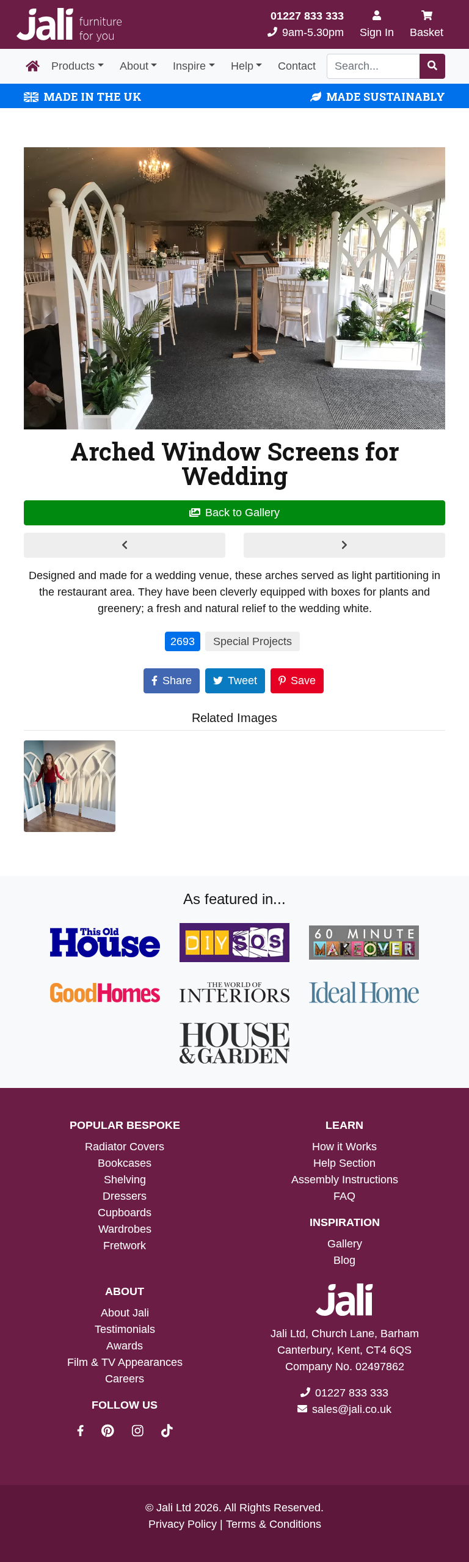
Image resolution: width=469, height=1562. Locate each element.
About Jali (125, 1313)
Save (303, 680)
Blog (344, 1260)
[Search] (432, 66)
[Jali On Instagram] (145, 1432)
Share (177, 680)
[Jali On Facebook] (87, 1432)
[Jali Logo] (69, 24)
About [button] (134, 66)
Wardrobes (124, 1229)
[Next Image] (344, 545)
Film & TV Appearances (125, 1362)
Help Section (344, 1163)
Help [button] (242, 66)
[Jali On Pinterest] (115, 1432)
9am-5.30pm (307, 24)
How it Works (344, 1146)
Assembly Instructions (344, 1179)
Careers (124, 1379)
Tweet (242, 680)
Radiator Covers (124, 1146)
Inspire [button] (189, 66)
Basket (426, 32)
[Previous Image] (124, 545)
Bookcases (124, 1163)
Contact (297, 66)
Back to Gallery (242, 512)
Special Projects (252, 641)
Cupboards (124, 1212)
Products (73, 66)
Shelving (125, 1179)
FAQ (344, 1196)
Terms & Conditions (273, 1524)
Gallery (344, 1244)
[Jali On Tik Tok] (167, 1432)
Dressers (125, 1196)
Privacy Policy (182, 1524)
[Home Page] (33, 66)
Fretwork (124, 1245)
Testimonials (125, 1329)
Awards (124, 1346)
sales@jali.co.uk (351, 1409)
